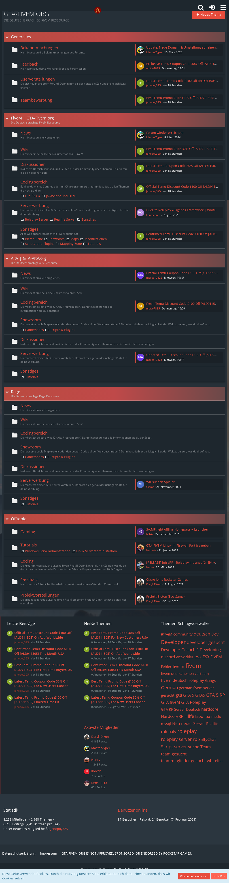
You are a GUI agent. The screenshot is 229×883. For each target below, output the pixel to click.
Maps (74, 239)
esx (198, 657)
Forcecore (152, 215)
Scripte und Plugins (39, 243)
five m (178, 666)
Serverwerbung (34, 205)
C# (38, 196)
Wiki (24, 149)
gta (179, 695)
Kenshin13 (99, 783)
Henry (95, 759)
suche (193, 746)
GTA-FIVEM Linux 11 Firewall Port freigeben (178, 545)
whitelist (215, 760)
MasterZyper (154, 52)
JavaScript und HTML (61, 196)
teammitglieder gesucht (183, 760)
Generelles (21, 36)
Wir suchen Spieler (160, 482)
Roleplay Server (36, 219)
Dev (214, 634)
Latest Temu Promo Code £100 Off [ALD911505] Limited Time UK (40, 699)
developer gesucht (206, 642)
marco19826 (154, 277)
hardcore (209, 709)
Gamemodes (34, 330)
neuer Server (193, 723)
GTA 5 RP (215, 695)
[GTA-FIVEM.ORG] (97, 10)
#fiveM (166, 634)
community (183, 634)
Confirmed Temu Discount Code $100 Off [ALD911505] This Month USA (42, 651)
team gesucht (174, 754)
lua (207, 716)
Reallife (212, 723)
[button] (223, 7)
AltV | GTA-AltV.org (29, 258)
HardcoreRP (172, 716)
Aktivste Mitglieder (101, 727)
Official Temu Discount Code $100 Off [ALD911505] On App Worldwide (42, 635)
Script (167, 747)
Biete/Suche (34, 239)
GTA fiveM (170, 702)
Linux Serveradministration (96, 551)
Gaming (27, 531)
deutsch (202, 634)
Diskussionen (33, 164)
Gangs (210, 680)
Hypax (150, 567)
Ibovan (96, 771)
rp (195, 739)
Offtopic (18, 518)
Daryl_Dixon (153, 584)
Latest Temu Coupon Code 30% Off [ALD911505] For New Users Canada (41, 683)
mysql (166, 723)
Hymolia (151, 550)
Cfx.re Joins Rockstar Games (167, 579)
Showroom (57, 239)
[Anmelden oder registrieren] (212, 7)
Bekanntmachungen (39, 47)
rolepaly (168, 731)
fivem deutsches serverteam (185, 673)
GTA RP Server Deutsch (180, 709)
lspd (199, 716)
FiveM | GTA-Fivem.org (32, 118)
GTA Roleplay (193, 702)
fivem (193, 665)
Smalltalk (29, 579)
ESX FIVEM (212, 656)
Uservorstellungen (37, 79)
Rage (15, 391)
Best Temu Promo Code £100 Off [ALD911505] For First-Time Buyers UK (43, 667)
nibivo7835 (153, 68)
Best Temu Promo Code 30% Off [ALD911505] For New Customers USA (119, 635)
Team (205, 746)
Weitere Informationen (194, 876)
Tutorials (94, 243)
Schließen (219, 876)
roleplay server (176, 739)
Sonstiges (89, 219)
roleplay (187, 731)
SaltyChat (207, 739)
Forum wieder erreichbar (165, 132)
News (25, 133)
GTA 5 (188, 695)
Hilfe (189, 716)
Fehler (166, 666)
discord (168, 656)
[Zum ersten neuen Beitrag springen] (140, 49)
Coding (27, 561)
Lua (27, 196)
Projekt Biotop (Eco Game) (165, 596)
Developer (173, 642)
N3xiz (149, 534)
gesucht (167, 695)
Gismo (150, 487)
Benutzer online (133, 810)
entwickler (184, 657)
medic (216, 716)
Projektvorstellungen (39, 595)
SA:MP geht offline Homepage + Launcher (177, 529)
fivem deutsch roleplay (182, 680)
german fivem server (196, 687)
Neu (176, 723)
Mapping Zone (71, 243)
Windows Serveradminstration (47, 551)
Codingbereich (34, 182)
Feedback (29, 64)
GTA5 (200, 695)
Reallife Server (65, 219)
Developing (210, 649)
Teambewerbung (36, 100)
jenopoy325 (153, 85)
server (180, 747)
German (169, 688)
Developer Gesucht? (180, 649)
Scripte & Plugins (62, 330)
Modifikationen (96, 239)
